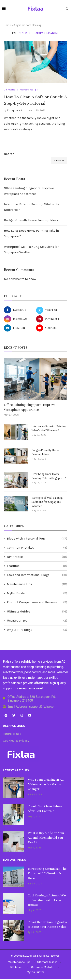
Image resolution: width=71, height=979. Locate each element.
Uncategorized (37, 620)
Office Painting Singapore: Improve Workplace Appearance (29, 407)
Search (9, 154)
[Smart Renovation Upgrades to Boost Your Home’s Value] (13, 930)
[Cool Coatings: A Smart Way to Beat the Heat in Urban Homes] (13, 903)
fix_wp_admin (15, 110)
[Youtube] (30, 715)
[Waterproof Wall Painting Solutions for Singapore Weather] (16, 503)
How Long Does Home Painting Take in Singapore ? (49, 476)
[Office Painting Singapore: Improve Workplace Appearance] (35, 379)
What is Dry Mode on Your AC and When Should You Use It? (46, 837)
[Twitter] (14, 715)
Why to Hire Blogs (37, 630)
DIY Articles (37, 557)
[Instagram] (22, 715)
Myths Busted (37, 593)
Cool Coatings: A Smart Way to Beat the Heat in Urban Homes (47, 900)
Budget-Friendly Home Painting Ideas (31, 220)
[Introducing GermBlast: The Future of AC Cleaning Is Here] (13, 877)
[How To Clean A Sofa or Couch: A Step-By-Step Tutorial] (35, 62)
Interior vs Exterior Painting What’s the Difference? (49, 428)
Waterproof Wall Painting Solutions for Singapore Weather (47, 502)
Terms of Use (12, 733)
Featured (37, 566)
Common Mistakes (37, 547)
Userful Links (14, 725)
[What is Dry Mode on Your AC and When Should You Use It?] (13, 841)
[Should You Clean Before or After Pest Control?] (13, 814)
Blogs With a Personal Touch (37, 538)
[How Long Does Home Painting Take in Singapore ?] (16, 480)
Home (7, 25)
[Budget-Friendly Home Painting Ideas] (16, 456)
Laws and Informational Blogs (37, 575)
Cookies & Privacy (16, 740)
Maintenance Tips (37, 584)
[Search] (67, 9)
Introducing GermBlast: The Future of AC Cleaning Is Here (47, 873)
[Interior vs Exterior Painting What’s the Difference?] (16, 432)
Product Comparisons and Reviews (37, 602)
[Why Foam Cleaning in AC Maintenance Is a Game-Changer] (13, 787)
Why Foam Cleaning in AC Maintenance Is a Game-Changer (46, 784)
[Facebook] (6, 715)
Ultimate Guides (37, 611)
